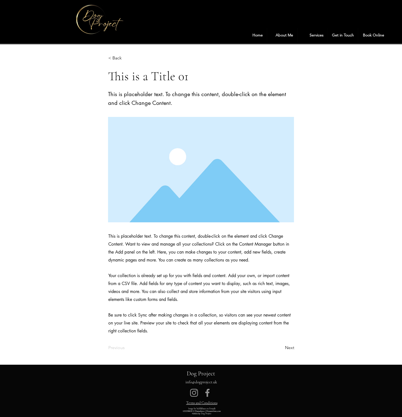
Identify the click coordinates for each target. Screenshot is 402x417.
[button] (313, 35)
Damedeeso (200, 411)
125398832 (188, 411)
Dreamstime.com (213, 411)
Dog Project (201, 373)
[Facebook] (207, 392)
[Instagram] (194, 392)
